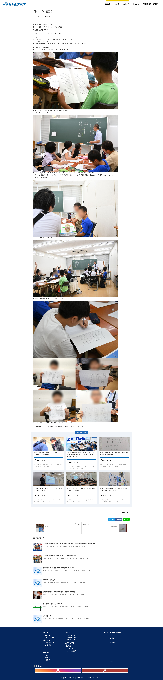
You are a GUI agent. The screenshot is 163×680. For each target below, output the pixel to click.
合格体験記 (46, 652)
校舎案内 (67, 632)
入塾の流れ (70, 648)
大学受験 (47, 655)
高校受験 (47, 658)
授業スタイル (47, 640)
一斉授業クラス (49, 643)
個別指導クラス (49, 645)
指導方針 (45, 632)
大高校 (69, 642)
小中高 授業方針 (49, 637)
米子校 (74, 642)
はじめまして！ (47, 616)
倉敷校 (48, 16)
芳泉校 (74, 635)
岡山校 (69, 635)
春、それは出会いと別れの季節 (52, 604)
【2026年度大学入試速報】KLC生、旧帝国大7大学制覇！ (60, 556)
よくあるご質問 (71, 651)
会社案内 (113, 642)
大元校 (74, 637)
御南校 (69, 637)
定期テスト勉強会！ (49, 580)
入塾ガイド (68, 646)
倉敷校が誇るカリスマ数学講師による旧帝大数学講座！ (60, 592)
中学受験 (47, 660)
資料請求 (113, 638)
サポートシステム (70, 643)
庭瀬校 (69, 640)
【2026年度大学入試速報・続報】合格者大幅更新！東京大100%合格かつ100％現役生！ (70, 544)
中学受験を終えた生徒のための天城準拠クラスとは (58, 568)
